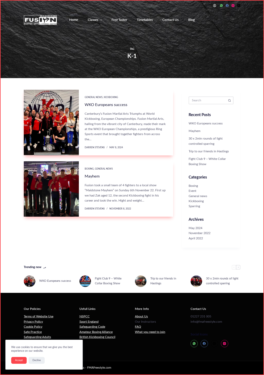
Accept (19, 360)
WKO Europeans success (106, 105)
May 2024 (195, 228)
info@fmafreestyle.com (206, 321)
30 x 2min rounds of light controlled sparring (222, 281)
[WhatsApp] (221, 5)
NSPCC (84, 316)
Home (73, 20)
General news (94, 97)
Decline (36, 360)
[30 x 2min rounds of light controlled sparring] (196, 281)
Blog (191, 20)
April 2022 (196, 238)
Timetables (145, 20)
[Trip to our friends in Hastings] (140, 281)
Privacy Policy (33, 321)
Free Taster (119, 20)
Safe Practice (33, 332)
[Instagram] (233, 5)
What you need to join (150, 332)
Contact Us (170, 20)
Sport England (89, 321)
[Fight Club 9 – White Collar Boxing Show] (85, 281)
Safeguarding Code (92, 326)
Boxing (89, 169)
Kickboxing (111, 97)
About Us (141, 316)
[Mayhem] (51, 189)
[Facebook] (227, 5)
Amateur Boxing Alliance (96, 332)
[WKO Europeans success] (51, 122)
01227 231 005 (201, 316)
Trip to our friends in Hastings (209, 151)
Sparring (194, 206)
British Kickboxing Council (97, 337)
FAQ (138, 326)
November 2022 (199, 233)
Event (192, 190)
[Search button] (229, 100)
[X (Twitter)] (238, 5)
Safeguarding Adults (37, 337)
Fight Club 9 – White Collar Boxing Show (108, 281)
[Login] (214, 5)
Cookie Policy (33, 326)
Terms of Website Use (38, 316)
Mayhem (92, 176)
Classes (93, 20)
